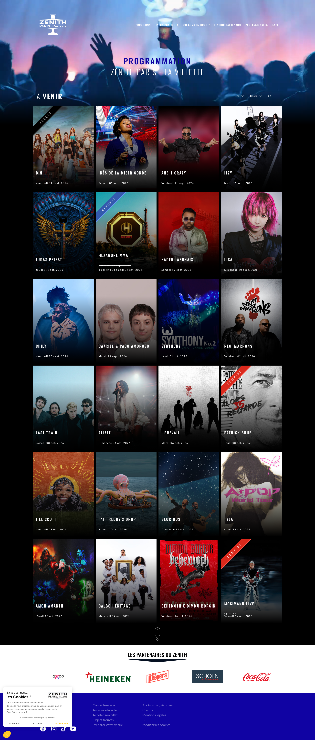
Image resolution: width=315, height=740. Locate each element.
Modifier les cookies (156, 725)
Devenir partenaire (228, 25)
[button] (7, 734)
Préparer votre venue (108, 725)
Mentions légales (154, 715)
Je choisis (38, 723)
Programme (144, 25)
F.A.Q (275, 25)
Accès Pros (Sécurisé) (157, 705)
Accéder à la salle (105, 710)
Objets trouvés (103, 720)
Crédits (147, 710)
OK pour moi (61, 723)
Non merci (14, 723)
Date (237, 96)
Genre (254, 96)
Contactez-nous (104, 705)
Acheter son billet (105, 715)
